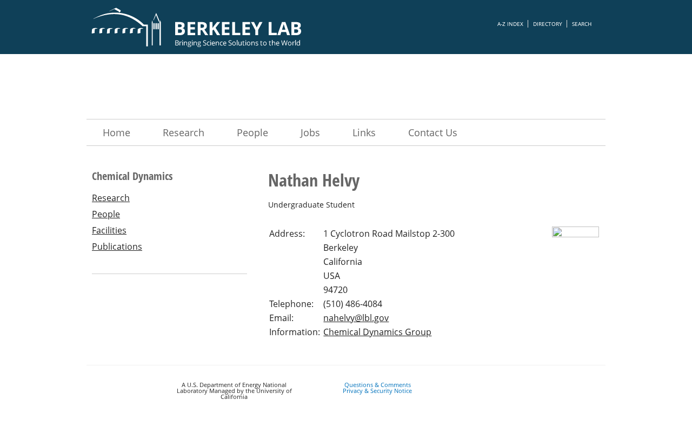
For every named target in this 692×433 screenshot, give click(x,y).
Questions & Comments (377, 385)
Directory (547, 24)
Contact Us (432, 132)
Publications (117, 246)
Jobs (310, 132)
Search (581, 24)
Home (116, 132)
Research (183, 132)
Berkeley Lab (232, 27)
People (252, 132)
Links (364, 132)
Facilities (109, 230)
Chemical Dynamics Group (377, 332)
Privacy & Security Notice (377, 391)
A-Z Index (510, 24)
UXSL (346, 86)
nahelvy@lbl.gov (356, 318)
